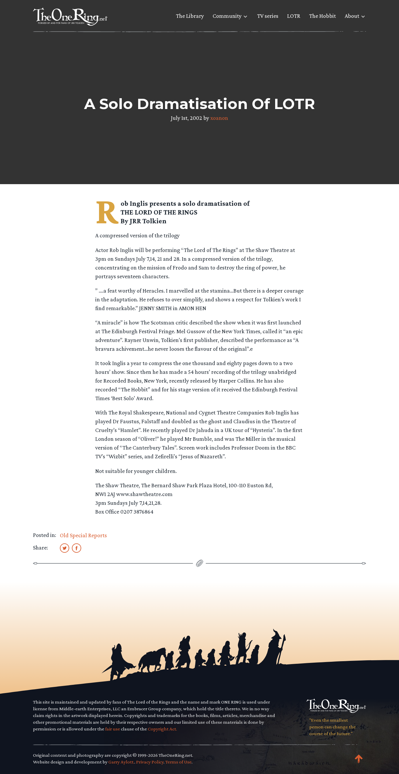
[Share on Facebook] (76, 547)
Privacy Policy (150, 762)
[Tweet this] (64, 547)
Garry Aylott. (121, 762)
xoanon (219, 118)
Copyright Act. (162, 729)
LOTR (293, 16)
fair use (112, 729)
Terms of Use (178, 762)
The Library (190, 16)
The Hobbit (322, 16)
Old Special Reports (83, 535)
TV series (267, 16)
